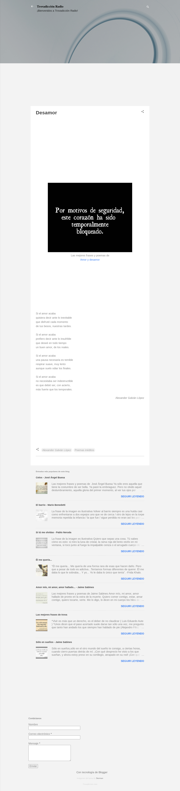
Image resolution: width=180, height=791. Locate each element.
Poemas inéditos (84, 450)
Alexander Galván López (56, 450)
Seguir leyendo (132, 496)
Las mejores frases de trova (51, 614)
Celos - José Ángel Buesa (50, 477)
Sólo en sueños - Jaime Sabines (54, 642)
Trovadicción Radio (50, 6)
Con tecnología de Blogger (92, 772)
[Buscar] (147, 7)
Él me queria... (44, 560)
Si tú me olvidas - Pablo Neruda (53, 532)
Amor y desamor (90, 259)
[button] (142, 112)
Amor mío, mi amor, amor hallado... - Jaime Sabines (65, 587)
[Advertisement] (90, 61)
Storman (99, 778)
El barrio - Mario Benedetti (50, 505)
